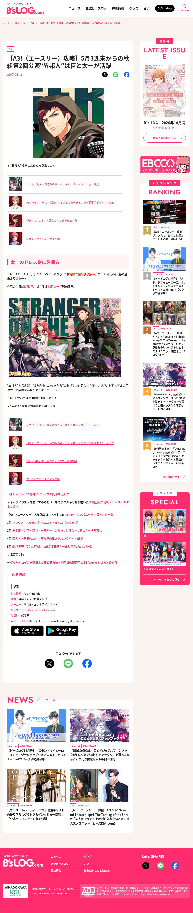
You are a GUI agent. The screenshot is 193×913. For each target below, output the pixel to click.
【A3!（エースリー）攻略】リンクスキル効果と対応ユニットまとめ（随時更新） (169, 235)
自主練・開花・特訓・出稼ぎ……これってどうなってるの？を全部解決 (57, 531)
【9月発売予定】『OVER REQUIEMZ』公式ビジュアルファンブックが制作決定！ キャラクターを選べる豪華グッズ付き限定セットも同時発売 (169, 458)
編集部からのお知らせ (97, 870)
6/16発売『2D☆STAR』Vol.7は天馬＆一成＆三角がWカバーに (52, 547)
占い (146, 8)
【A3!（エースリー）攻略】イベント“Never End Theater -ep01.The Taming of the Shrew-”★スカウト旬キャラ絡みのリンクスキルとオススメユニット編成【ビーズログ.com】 (169, 344)
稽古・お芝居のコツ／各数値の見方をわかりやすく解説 (47, 539)
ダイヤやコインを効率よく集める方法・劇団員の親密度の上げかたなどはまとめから (63, 562)
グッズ (133, 8)
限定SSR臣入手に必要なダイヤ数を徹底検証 (51, 220)
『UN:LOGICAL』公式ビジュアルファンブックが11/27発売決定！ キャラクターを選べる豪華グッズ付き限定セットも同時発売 (99, 754)
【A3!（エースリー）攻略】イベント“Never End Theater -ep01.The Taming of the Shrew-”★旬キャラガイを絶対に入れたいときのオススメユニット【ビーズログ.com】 (99, 816)
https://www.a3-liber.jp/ (40, 610)
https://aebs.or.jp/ (161, 894)
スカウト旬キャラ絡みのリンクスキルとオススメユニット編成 (62, 184)
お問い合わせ (39, 888)
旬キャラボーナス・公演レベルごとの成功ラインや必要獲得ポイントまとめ (70, 202)
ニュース (75, 8)
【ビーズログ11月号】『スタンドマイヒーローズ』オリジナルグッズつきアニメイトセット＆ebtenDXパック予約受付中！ (36, 754)
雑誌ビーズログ (96, 8)
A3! (32, 22)
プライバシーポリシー (65, 888)
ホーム (6, 22)
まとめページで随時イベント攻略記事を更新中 (39, 494)
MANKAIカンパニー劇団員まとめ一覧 (89, 515)
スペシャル (20, 22)
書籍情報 (118, 8)
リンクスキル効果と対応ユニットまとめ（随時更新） (46, 523)
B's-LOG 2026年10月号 (165, 122)
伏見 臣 (28, 286)
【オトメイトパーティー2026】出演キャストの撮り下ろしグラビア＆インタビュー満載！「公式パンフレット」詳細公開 (35, 814)
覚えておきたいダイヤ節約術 (43, 239)
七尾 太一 (53, 286)
